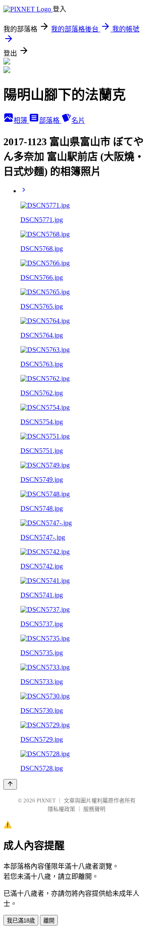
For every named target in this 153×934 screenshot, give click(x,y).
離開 (48, 920)
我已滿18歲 (21, 920)
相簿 (21, 120)
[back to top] (10, 784)
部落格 (50, 120)
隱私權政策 (61, 809)
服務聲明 (94, 809)
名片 (78, 120)
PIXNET (46, 800)
